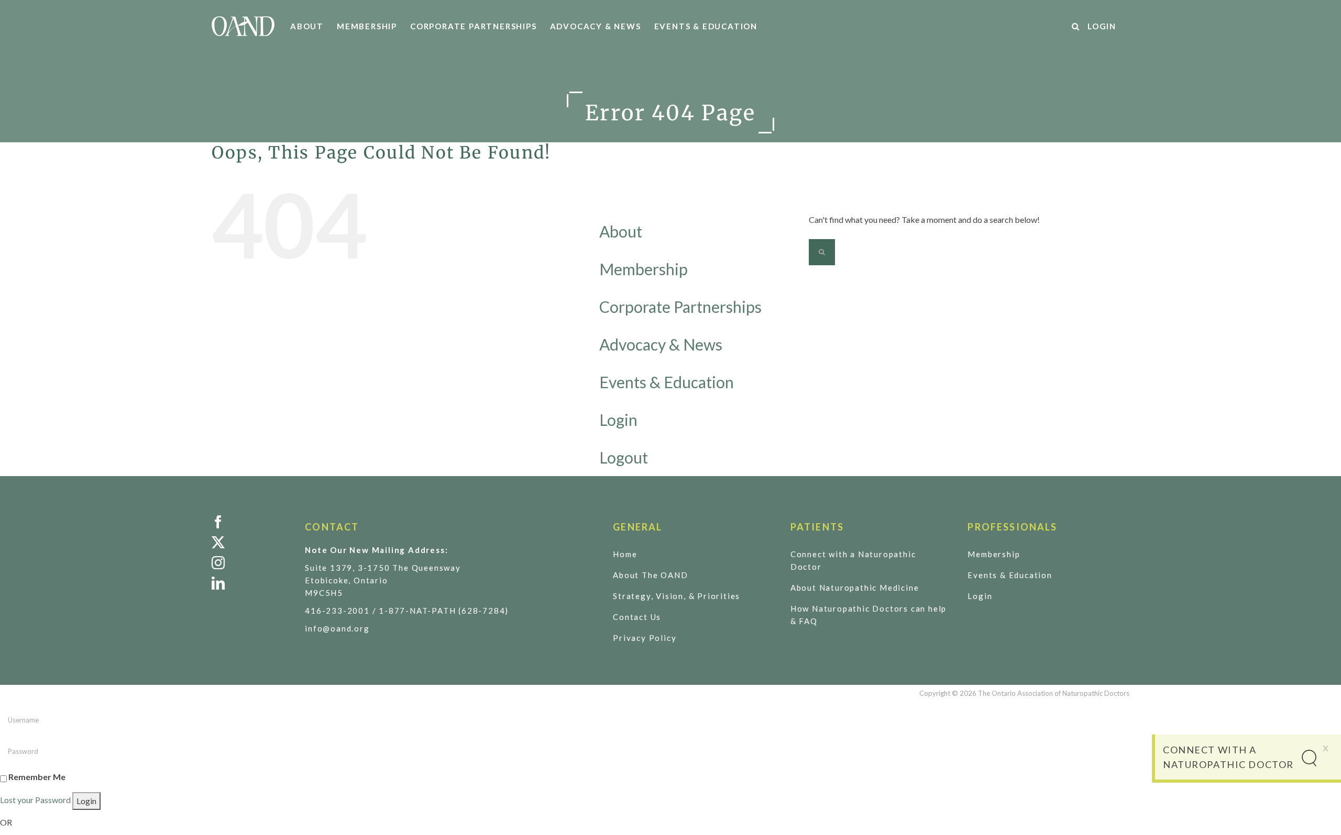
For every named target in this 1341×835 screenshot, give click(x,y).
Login (618, 419)
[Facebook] (250, 521)
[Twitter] (250, 542)
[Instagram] (250, 562)
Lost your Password (35, 800)
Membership (643, 268)
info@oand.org (337, 628)
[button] (1076, 26)
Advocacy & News (660, 344)
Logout (623, 457)
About (620, 231)
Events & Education (666, 382)
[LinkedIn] (250, 583)
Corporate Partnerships (680, 306)
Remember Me (36, 777)
